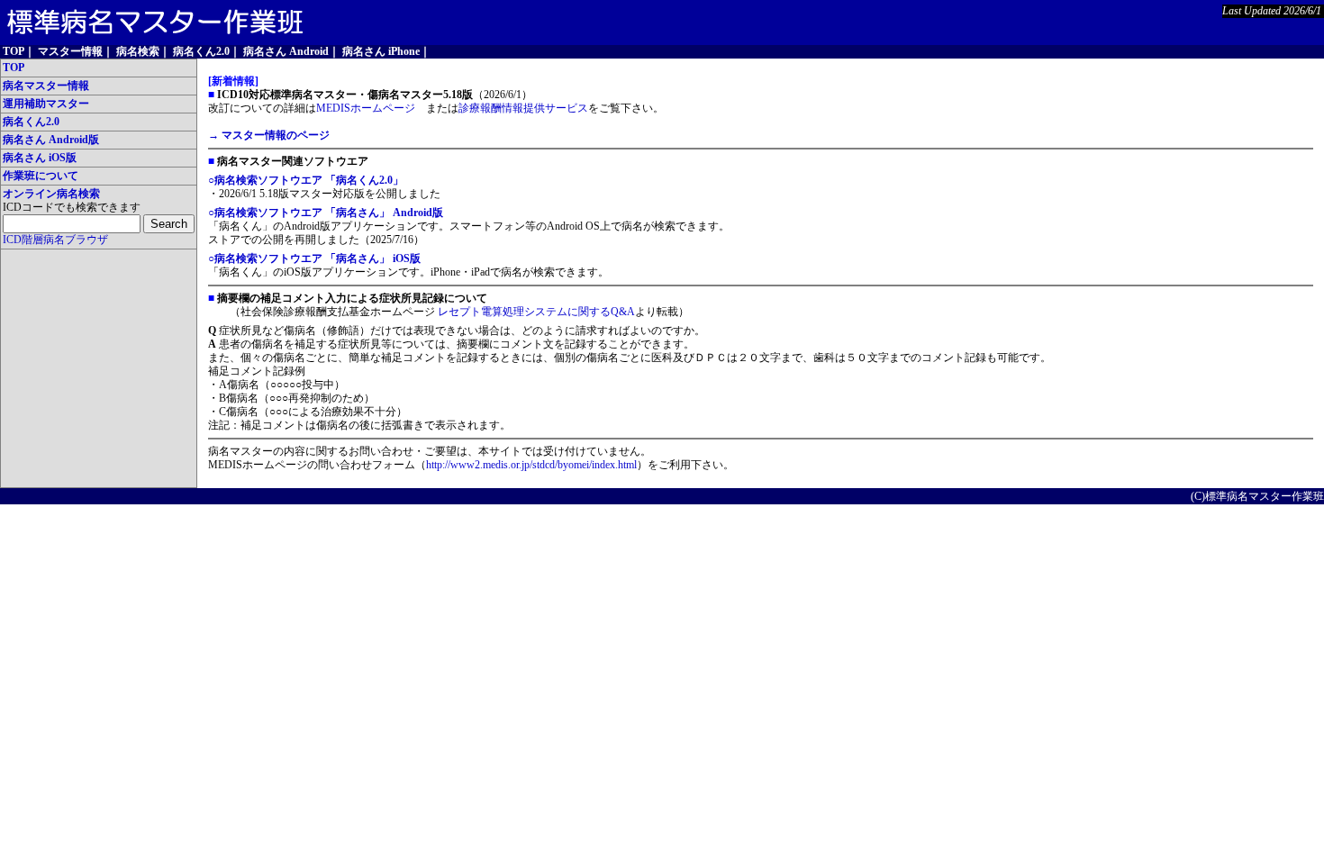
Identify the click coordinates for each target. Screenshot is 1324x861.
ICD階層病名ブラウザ (55, 239)
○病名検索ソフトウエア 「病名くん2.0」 (306, 180)
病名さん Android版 (51, 139)
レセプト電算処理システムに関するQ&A (536, 311)
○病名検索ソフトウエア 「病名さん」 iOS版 (314, 258)
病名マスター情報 (46, 85)
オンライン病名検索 (51, 193)
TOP (13, 67)
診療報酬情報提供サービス (523, 108)
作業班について (40, 175)
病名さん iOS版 (40, 157)
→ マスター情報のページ (269, 135)
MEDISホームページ (365, 108)
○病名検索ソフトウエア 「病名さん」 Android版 (325, 212)
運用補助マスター (46, 103)
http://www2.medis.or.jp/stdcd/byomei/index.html (531, 464)
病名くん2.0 (31, 121)
